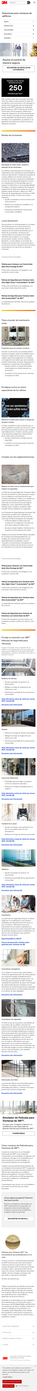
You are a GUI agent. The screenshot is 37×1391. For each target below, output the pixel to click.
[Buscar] (28, 2)
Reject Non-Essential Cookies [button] (12, 1381)
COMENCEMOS (18, 1133)
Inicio (6, 22)
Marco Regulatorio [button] (12, 1338)
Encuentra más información (12, 705)
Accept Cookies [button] (8, 1386)
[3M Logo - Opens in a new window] (4, 2)
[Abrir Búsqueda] (34, 2)
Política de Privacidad (24, 1356)
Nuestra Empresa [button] (11, 1326)
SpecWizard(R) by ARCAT (11, 939)
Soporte (7, 38)
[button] (22, 1386)
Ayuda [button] (5, 1345)
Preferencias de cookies (17, 1358)
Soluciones (8, 30)
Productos (8, 26)
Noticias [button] (7, 1332)
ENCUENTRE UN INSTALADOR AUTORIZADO (18, 69)
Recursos (8, 34)
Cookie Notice (7, 1377)
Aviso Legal (13, 1356)
